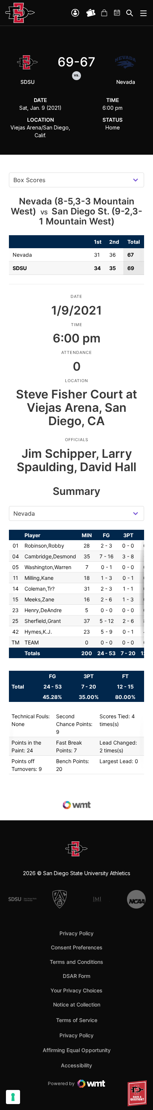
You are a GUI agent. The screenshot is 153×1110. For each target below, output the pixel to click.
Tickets (91, 13)
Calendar (117, 13)
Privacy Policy (76, 933)
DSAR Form (76, 976)
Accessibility (76, 1065)
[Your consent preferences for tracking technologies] (13, 1097)
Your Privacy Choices (76, 990)
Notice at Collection (76, 1004)
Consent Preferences (76, 947)
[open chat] (138, 1093)
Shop (104, 13)
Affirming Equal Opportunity (77, 1050)
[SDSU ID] (75, 13)
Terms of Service (76, 1020)
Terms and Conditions (76, 962)
